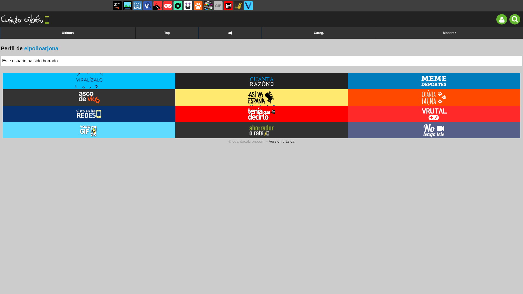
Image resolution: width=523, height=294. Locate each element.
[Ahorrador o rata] (238, 5)
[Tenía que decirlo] (228, 5)
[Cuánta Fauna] (198, 5)
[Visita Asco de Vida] (89, 97)
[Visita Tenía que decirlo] (261, 114)
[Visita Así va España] (261, 97)
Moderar (449, 33)
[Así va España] (157, 5)
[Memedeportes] (137, 5)
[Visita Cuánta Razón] (261, 81)
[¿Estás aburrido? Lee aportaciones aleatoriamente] (230, 33)
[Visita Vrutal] (434, 114)
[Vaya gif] (218, 5)
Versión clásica (281, 141)
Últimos (68, 33)
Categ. (319, 33)
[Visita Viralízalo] (89, 81)
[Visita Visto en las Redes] (89, 114)
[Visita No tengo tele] (434, 130)
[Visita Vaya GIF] (89, 130)
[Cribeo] (178, 5)
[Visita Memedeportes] (434, 81)
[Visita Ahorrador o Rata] (261, 130)
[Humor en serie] (188, 5)
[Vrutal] (167, 5)
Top (167, 33)
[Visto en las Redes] (147, 5)
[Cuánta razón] (127, 5)
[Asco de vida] (117, 5)
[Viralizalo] (248, 5)
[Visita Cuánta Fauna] (434, 97)
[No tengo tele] (208, 5)
